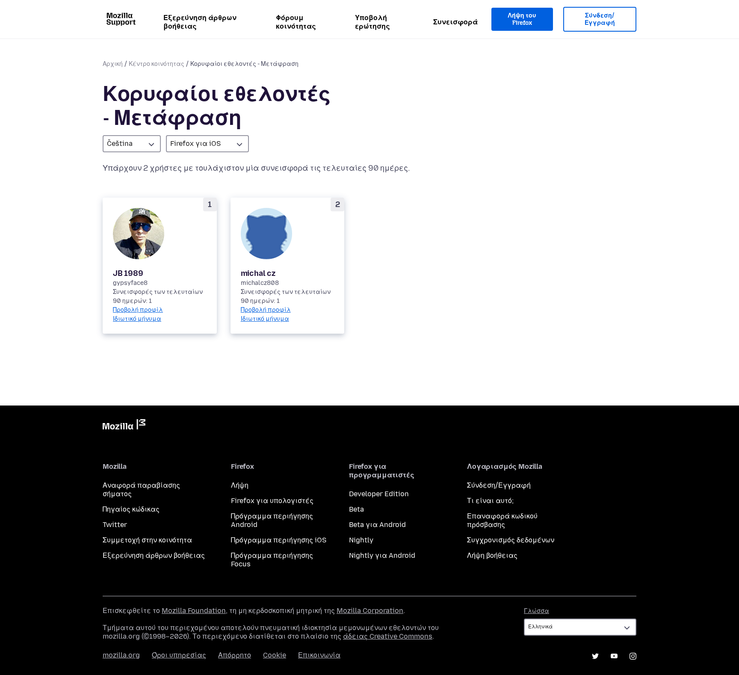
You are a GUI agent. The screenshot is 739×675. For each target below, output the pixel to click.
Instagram (633, 656)
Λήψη (239, 485)
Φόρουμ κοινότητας (296, 22)
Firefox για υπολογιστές (272, 501)
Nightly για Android (382, 555)
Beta (356, 509)
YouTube (614, 656)
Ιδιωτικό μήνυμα (137, 319)
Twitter (115, 525)
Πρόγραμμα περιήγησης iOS (278, 540)
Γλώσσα (536, 611)
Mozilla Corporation (370, 611)
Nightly (361, 540)
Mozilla (124, 426)
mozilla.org (121, 655)
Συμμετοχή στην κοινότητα (147, 540)
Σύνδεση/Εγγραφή (600, 19)
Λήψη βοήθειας (492, 555)
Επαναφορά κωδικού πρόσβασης (502, 520)
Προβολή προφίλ (138, 310)
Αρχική (113, 64)
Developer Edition (379, 494)
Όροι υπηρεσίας (179, 655)
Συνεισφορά (455, 22)
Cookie (274, 655)
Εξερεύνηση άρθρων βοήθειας (199, 22)
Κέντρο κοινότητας (156, 64)
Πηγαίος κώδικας (131, 509)
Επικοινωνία (319, 655)
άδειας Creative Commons (387, 636)
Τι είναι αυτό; (490, 501)
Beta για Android (377, 525)
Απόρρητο (234, 655)
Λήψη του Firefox (522, 19)
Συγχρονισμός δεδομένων (510, 540)
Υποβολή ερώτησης (372, 22)
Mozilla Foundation (194, 611)
